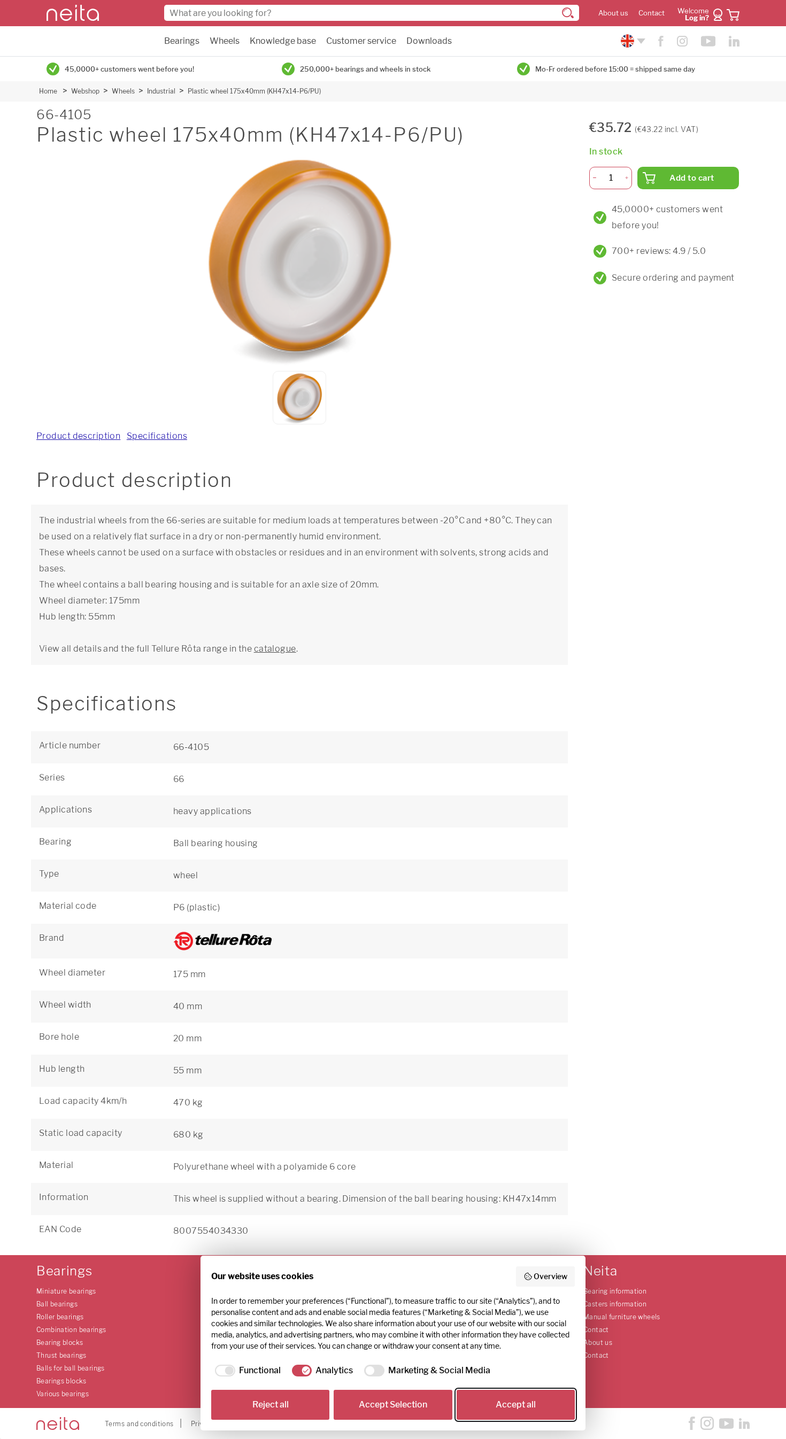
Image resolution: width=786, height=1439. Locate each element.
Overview (550, 1276)
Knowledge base (283, 41)
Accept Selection (393, 1404)
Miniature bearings (66, 1291)
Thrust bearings (61, 1355)
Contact (651, 13)
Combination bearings (71, 1330)
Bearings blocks (61, 1381)
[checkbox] (246, 1370)
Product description (78, 436)
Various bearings (62, 1394)
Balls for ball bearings (70, 1368)
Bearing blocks (59, 1343)
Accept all (516, 1404)
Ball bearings (57, 1304)
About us (613, 13)
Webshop (85, 91)
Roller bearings (60, 1317)
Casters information (614, 1304)
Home (48, 91)
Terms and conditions (139, 1424)
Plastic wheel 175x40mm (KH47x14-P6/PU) (254, 91)
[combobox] (371, 13)
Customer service (361, 41)
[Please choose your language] (631, 41)
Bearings (181, 41)
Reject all (270, 1404)
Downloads (429, 41)
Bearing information (614, 1291)
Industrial (161, 91)
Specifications (157, 436)
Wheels (225, 41)
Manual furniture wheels (621, 1317)
